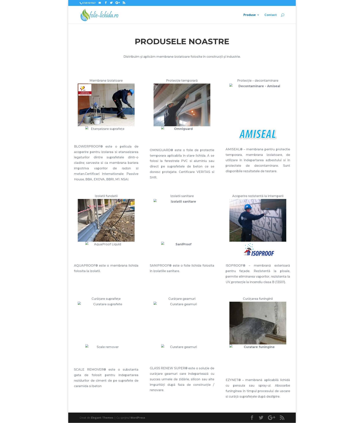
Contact (270, 15)
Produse (249, 15)
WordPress (137, 417)
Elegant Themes (102, 417)
